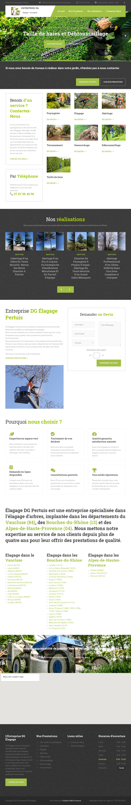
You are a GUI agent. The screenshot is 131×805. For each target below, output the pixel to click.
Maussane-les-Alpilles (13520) (61, 623)
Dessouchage (82, 145)
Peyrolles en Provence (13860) (61, 571)
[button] (5, 35)
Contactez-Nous (113, 11)
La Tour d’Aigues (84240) (18, 574)
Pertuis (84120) (14, 565)
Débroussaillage (111, 145)
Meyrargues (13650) (57, 574)
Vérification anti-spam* (96, 350)
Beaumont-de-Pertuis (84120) (20, 583)
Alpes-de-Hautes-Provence (104, 563)
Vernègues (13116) (56, 591)
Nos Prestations (76, 11)
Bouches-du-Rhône (64, 560)
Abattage (107, 113)
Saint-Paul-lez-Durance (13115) (62, 602)
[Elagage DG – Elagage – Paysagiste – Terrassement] (23, 11)
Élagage (79, 113)
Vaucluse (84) (20, 522)
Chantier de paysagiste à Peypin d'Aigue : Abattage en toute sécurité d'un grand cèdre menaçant (81, 268)
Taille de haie (55, 177)
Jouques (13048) (56, 605)
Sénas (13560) (55, 597)
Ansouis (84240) (14, 600)
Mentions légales (78, 746)
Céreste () (96, 570)
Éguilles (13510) (55, 617)
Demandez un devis (87, 82)
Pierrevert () (97, 576)
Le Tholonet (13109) (57, 628)
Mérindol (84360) (14, 588)
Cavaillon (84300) (15, 602)
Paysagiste (53, 113)
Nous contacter (76, 44)
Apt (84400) (12, 591)
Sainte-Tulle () (98, 573)
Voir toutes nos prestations (54, 658)
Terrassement (55, 145)
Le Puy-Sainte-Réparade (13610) (62, 568)
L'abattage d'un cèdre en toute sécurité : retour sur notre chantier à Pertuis (19, 266)
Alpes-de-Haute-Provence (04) (38, 528)
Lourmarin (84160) (15, 580)
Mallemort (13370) (56, 588)
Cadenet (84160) (14, 577)
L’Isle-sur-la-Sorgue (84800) (19, 597)
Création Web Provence (71, 801)
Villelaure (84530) (15, 571)
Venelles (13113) (56, 565)
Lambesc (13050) (56, 585)
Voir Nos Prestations (15, 358)
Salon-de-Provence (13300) (60, 620)
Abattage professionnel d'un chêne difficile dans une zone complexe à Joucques (111, 268)
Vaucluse (13, 560)
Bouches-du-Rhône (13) (71, 522)
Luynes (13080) (55, 614)
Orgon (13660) (55, 600)
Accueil (60, 11)
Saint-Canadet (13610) (58, 626)
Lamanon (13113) (56, 594)
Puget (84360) (13, 594)
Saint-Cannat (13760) (57, 583)
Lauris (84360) (13, 568)
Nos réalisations (94, 11)
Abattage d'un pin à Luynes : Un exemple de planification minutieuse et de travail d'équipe (50, 268)
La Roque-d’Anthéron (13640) (61, 577)
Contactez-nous (18, 159)
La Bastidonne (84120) (17, 585)
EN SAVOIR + (52, 119)
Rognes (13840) (55, 580)
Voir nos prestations (113, 82)
